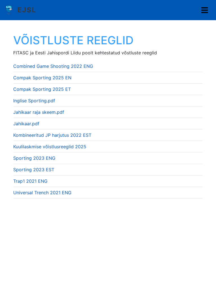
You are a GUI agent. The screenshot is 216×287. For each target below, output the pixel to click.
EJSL (26, 10)
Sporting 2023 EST (33, 169)
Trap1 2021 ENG (30, 181)
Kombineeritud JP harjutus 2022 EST (52, 135)
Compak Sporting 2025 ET (42, 89)
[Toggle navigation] (205, 10)
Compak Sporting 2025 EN (42, 77)
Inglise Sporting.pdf (34, 100)
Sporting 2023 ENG (34, 158)
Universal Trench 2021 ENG (42, 192)
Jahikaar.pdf (26, 123)
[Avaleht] (10, 10)
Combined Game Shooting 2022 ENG (53, 66)
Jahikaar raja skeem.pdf (38, 112)
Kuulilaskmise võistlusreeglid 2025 (49, 146)
